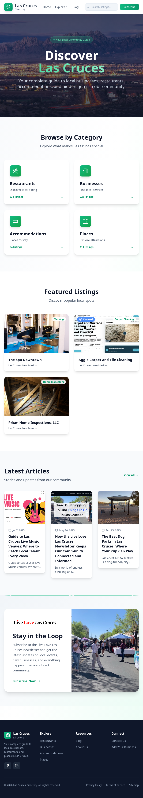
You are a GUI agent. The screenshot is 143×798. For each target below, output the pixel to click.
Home (47, 7)
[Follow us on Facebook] (7, 765)
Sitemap (134, 785)
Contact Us (118, 741)
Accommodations (51, 753)
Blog (76, 7)
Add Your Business (123, 747)
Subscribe (129, 7)
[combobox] (101, 7)
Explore (60, 7)
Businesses (47, 747)
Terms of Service (115, 785)
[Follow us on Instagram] (16, 765)
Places (44, 760)
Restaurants (48, 741)
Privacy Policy (94, 785)
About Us (82, 747)
